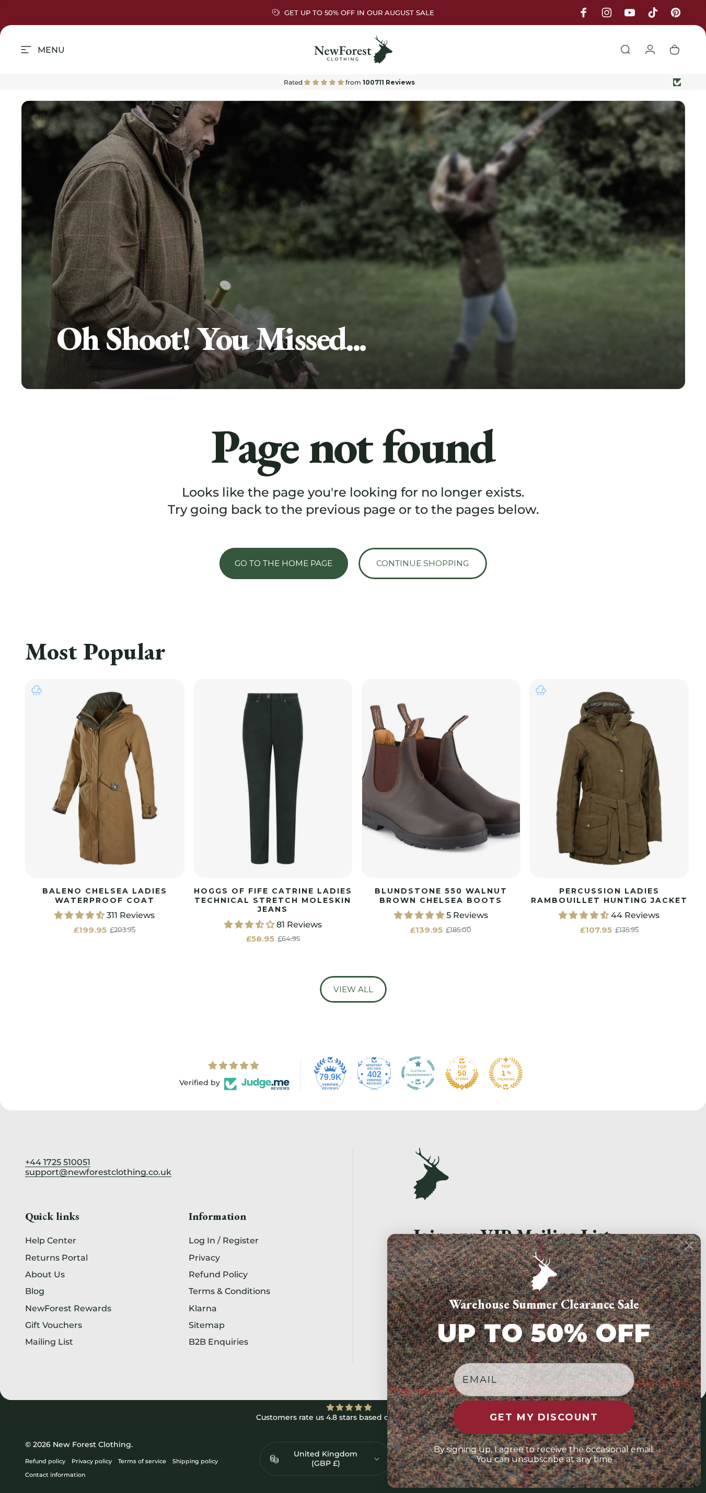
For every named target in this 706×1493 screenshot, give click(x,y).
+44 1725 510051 (57, 1162)
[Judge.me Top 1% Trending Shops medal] (506, 1073)
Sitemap (207, 1325)
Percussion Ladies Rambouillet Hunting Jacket (609, 895)
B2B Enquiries (218, 1341)
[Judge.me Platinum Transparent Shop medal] (418, 1073)
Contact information (55, 1474)
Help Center (50, 1240)
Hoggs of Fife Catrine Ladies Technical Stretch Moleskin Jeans (273, 900)
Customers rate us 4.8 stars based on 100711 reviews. (353, 1417)
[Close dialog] (689, 1245)
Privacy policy (92, 1461)
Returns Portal (56, 1257)
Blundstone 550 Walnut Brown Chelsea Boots (441, 895)
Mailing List (49, 1341)
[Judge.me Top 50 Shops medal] (462, 1073)
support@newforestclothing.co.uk (98, 1172)
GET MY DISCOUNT (544, 1417)
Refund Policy (218, 1274)
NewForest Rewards (68, 1308)
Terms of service (142, 1461)
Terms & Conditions (229, 1291)
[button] (80, 915)
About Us (45, 1274)
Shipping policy (195, 1461)
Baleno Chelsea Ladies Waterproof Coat (104, 895)
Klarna (203, 1308)
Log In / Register (224, 1240)
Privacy (204, 1257)
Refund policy (45, 1461)
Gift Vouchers (53, 1325)
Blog (34, 1291)
